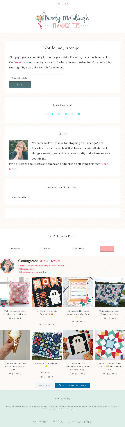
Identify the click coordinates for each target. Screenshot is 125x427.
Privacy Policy (62, 398)
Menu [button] (65, 4)
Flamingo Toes (62, 20)
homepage (21, 62)
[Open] (15, 292)
